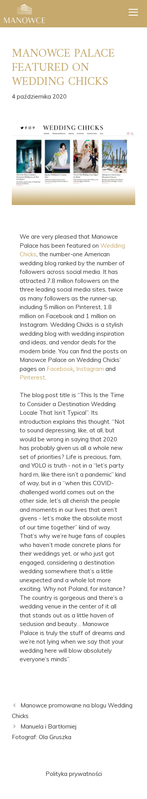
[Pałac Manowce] (24, 13)
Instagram (90, 369)
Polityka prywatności (73, 773)
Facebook (60, 369)
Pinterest (32, 377)
